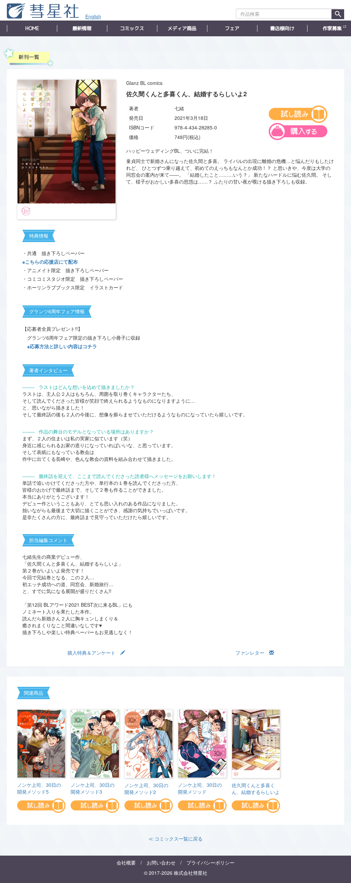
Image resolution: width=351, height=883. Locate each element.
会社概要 (126, 862)
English (93, 16)
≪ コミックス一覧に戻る (175, 838)
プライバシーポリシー (210, 862)
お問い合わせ (161, 862)
